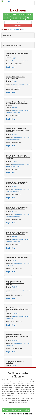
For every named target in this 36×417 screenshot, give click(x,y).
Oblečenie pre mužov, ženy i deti (20, 61)
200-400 (29, 15)
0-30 (6, 15)
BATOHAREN (14, 29)
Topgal (14, 58)
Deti (22, 29)
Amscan (14, 81)
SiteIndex (18, 25)
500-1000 (15, 18)
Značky (18, 22)
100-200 (21, 15)
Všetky (29, 18)
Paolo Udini (15, 287)
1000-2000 (22, 18)
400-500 (6, 18)
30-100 (14, 15)
